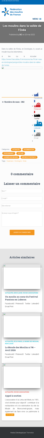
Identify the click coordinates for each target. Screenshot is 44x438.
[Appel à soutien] (22, 375)
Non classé (18, 293)
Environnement (9, 153)
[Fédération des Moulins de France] (13, 11)
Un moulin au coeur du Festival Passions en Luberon (21, 298)
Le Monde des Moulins (31, 341)
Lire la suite (10, 414)
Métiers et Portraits (29, 157)
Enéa (24, 161)
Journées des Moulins (11, 157)
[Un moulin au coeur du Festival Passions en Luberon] (22, 276)
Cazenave (10, 161)
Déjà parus (18, 341)
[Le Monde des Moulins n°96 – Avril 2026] (22, 325)
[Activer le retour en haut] (39, 433)
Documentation (29, 149)
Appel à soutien (13, 395)
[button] (35, 19)
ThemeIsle (30, 433)
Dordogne (18, 161)
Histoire (20, 153)
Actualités (16, 149)
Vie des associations (30, 293)
